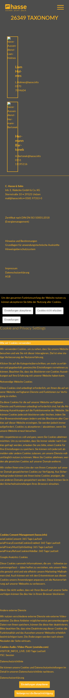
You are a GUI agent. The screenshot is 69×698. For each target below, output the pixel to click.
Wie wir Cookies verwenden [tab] (15, 343)
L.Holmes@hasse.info (27, 82)
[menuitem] (58, 7)
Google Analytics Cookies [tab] (14, 557)
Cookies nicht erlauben (49, 311)
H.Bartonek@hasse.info (28, 156)
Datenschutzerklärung (17, 273)
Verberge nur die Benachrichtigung (34, 693)
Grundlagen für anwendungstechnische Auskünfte (32, 245)
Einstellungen (11, 320)
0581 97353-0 (33, 198)
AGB (7, 277)
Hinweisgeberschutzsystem (20, 249)
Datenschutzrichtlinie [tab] (11, 661)
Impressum (11, 268)
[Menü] (58, 7)
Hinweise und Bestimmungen (21, 241)
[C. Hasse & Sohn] (28, 7)
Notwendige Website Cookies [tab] (16, 382)
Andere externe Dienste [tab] (13, 610)
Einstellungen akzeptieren (17, 311)
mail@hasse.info (14, 198)
